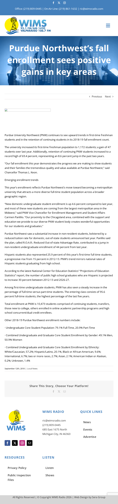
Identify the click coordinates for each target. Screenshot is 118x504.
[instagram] (64, 3)
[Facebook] (7, 443)
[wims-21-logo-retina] (28, 18)
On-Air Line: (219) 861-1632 (60, 8)
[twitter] (59, 3)
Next (108, 96)
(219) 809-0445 (51, 425)
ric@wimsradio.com (91, 8)
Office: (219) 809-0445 (28, 8)
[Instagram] (22, 443)
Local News (32, 368)
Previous (97, 96)
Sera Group (98, 497)
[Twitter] (15, 443)
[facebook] (53, 3)
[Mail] (29, 443)
